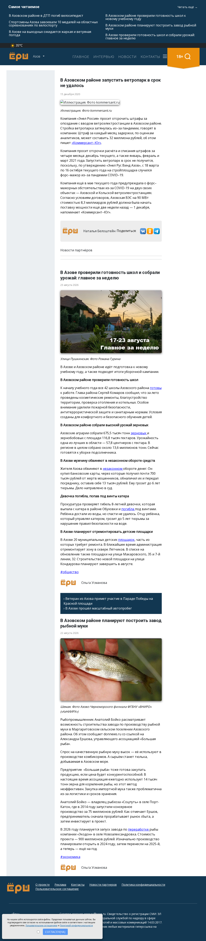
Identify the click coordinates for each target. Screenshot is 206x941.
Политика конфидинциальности (143, 884)
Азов (37, 56)
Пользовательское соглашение (57, 889)
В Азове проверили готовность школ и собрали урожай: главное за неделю (150, 36)
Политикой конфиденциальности (76, 925)
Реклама (60, 884)
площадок (126, 539)
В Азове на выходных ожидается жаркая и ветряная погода (50, 33)
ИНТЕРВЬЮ (103, 56)
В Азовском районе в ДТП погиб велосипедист (46, 15)
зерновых (139, 433)
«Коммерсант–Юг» (86, 143)
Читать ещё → (188, 7)
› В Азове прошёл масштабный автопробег (98, 608)
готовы (156, 388)
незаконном (113, 468)
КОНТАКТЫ (150, 56)
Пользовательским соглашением (41, 925)
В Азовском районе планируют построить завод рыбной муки (150, 27)
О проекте (42, 884)
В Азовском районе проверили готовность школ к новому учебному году (145, 17)
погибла (128, 509)
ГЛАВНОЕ (80, 56)
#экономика (70, 857)
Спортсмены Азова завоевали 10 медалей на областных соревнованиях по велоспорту (53, 23)
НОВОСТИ (127, 56)
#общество (69, 572)
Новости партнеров (103, 884)
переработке (138, 829)
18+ (179, 56)
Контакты (77, 884)
